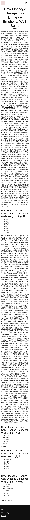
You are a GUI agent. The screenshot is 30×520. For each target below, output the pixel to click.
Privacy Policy (5, 513)
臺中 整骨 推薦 (20, 121)
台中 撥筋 (18, 281)
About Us (3, 516)
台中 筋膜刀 (24, 308)
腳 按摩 (8, 413)
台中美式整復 (7, 338)
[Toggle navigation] (26, 2)
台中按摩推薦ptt (13, 167)
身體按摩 (22, 391)
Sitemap (3, 510)
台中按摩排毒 (9, 107)
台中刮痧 (13, 365)
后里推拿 (9, 40)
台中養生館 (7, 143)
